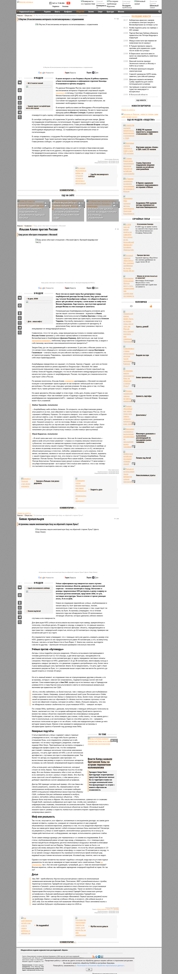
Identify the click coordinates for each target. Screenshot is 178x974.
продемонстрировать (41, 341)
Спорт (100, 11)
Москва (121, 11)
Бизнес (91, 11)
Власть (57, 11)
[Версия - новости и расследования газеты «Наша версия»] (33, 6)
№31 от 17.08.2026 (58, 3)
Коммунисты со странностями (102, 8)
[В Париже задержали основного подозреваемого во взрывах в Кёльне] (128, 185)
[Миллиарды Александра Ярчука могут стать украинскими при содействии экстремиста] (128, 286)
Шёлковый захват (154, 7)
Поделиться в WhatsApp (20, 103)
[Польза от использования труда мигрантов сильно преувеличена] (128, 475)
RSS (93, 956)
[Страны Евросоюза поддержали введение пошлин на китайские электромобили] (128, 166)
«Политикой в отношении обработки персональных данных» (100, 965)
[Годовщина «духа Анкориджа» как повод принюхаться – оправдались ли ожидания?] (80, 489)
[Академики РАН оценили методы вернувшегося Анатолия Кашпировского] (128, 205)
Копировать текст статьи (20, 117)
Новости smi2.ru (24, 513)
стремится (69, 381)
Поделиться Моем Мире (20, 90)
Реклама (65, 6)
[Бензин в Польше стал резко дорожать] (26, 482)
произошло (60, 93)
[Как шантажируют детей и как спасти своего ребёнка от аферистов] (26, 926)
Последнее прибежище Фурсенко (127, 8)
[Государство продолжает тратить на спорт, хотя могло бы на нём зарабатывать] (80, 926)
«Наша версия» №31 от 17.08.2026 (108, 909)
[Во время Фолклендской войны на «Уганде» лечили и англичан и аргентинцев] (80, 176)
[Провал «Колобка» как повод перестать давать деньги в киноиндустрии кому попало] (128, 415)
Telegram (96, 956)
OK (89, 969)
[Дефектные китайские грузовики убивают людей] (128, 458)
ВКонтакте (99, 956)
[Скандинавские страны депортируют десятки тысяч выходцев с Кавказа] (128, 355)
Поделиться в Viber (20, 107)
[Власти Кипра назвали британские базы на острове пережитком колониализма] (102, 747)
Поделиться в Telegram (20, 112)
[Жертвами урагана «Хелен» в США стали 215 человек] (128, 148)
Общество (80, 11)
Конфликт (68, 11)
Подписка (55, 6)
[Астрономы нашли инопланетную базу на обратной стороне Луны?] (128, 377)
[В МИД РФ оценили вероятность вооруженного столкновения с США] (128, 131)
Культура (110, 11)
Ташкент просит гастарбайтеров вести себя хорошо (38, 107)
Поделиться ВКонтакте (20, 82)
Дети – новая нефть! (35, 321)
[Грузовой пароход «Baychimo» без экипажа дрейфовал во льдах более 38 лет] (128, 263)
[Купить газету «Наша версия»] (50, 3)
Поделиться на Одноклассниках (20, 98)
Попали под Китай (34, 611)
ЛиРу (102, 956)
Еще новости (141, 100)
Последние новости (141, 16)
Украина (47, 11)
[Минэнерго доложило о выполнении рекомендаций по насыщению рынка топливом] (128, 438)
